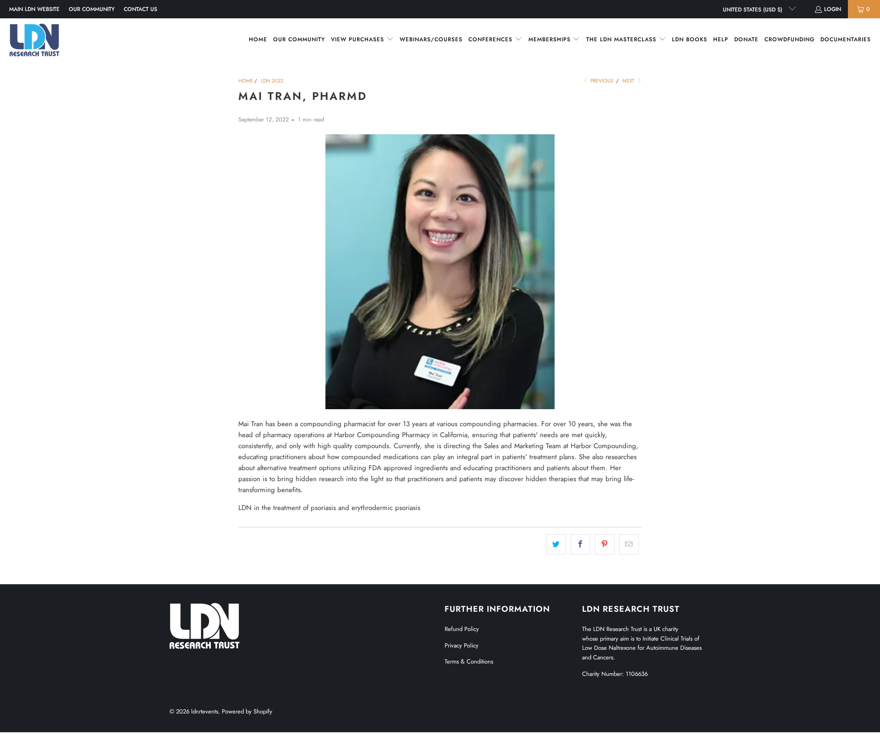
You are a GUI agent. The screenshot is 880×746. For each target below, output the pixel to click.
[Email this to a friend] (629, 544)
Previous (601, 80)
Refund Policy (462, 629)
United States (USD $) (753, 9)
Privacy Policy (461, 645)
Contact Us (140, 9)
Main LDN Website (34, 9)
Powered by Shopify (247, 711)
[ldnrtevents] (34, 40)
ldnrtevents (204, 711)
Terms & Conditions (469, 661)
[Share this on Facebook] (580, 544)
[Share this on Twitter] (556, 544)
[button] (362, 39)
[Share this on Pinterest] (605, 544)
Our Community (92, 9)
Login (832, 9)
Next (629, 80)
